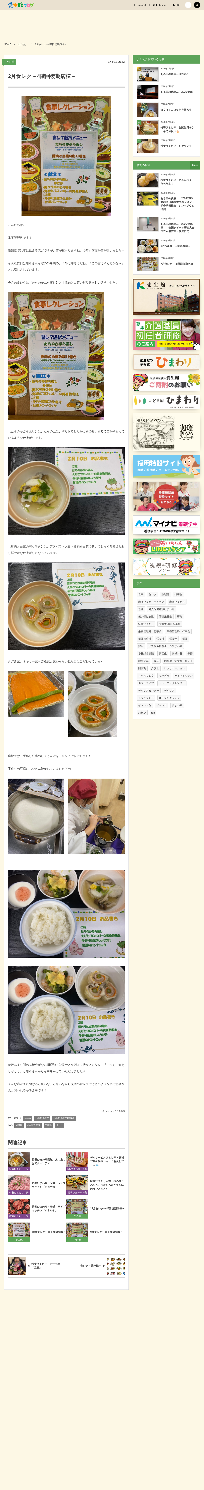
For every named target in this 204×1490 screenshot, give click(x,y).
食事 (140, 594)
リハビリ (164, 675)
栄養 (184, 638)
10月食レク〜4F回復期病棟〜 (49, 1232)
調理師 (165, 594)
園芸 (156, 660)
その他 (10, 61)
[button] (188, 5)
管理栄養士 (165, 616)
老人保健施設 (146, 616)
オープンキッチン (169, 697)
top (153, 712)
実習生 (163, 653)
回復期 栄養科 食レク (178, 660)
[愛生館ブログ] (21, 5)
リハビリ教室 (146, 675)
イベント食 (144, 705)
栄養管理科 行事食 (169, 623)
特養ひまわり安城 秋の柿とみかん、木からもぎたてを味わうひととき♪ (107, 1185)
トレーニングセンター (172, 683)
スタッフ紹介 (146, 697)
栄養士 (173, 638)
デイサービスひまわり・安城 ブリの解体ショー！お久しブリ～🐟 (107, 1161)
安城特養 (177, 653)
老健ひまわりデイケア (151, 601)
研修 (179, 616)
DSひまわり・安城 (77, 1169)
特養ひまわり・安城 (18, 1169)
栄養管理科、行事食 (150, 631)
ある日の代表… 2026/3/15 (177, 91)
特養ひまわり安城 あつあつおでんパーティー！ (49, 1161)
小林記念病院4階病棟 (64, 1118)
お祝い (142, 712)
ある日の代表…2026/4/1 (175, 74)
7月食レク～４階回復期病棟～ (178, 263)
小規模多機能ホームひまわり (165, 646)
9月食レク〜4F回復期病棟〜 (106, 1232)
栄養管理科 (144, 638)
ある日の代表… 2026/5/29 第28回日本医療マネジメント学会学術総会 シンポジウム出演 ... (178, 204)
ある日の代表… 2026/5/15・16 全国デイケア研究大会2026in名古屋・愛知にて (178, 227)
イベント (161, 705)
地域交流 (143, 660)
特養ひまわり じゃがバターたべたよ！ (177, 182)
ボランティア (146, 683)
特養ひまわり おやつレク (176, 145)
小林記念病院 (42, 1118)
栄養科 (48, 1125)
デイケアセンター (148, 690)
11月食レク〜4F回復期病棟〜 (107, 1208)
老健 (140, 609)
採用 (140, 646)
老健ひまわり (177, 601)
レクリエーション (174, 668)
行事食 (178, 594)
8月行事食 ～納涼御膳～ (175, 245)
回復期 (19, 1125)
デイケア (169, 690)
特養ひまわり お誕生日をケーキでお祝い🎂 (177, 129)
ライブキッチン (184, 675)
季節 (190, 653)
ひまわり (177, 705)
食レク (59, 1125)
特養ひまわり (146, 623)
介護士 (155, 668)
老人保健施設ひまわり (162, 609)
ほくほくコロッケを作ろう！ (177, 109)
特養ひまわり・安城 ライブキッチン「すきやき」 (49, 1185)
